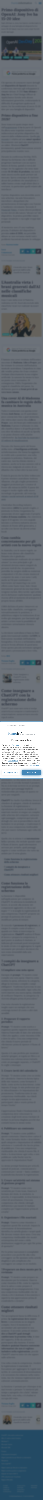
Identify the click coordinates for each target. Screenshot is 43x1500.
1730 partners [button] (16, 745)
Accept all (31, 772)
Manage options (11, 772)
